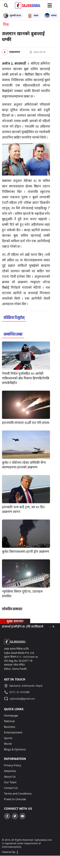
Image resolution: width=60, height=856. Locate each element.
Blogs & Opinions (15, 749)
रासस (36, 15)
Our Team (10, 782)
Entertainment (13, 732)
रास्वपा (53, 15)
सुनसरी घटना (15, 15)
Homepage (11, 715)
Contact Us (11, 788)
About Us (10, 776)
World (8, 744)
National (9, 721)
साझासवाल (14, 52)
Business (9, 727)
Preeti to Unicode (15, 799)
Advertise (10, 771)
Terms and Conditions (18, 793)
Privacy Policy (12, 765)
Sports (8, 738)
